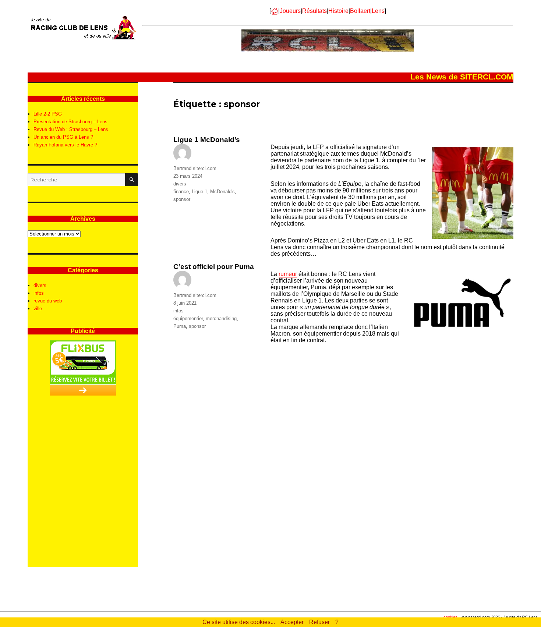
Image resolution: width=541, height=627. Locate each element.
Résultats (314, 11)
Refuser (319, 622)
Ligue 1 (199, 191)
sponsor (181, 199)
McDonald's (222, 191)
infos (178, 311)
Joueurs (290, 11)
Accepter (292, 622)
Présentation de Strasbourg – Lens (70, 121)
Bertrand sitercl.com (194, 168)
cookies (450, 617)
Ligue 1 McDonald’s (206, 140)
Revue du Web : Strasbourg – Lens (70, 129)
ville (37, 308)
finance (181, 191)
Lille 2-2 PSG (47, 114)
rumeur (288, 274)
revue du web (47, 301)
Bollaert (360, 11)
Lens (378, 11)
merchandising (221, 318)
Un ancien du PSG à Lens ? (63, 137)
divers (179, 184)
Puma (179, 326)
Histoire (338, 11)
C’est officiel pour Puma (213, 266)
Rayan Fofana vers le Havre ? (65, 145)
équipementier (188, 318)
